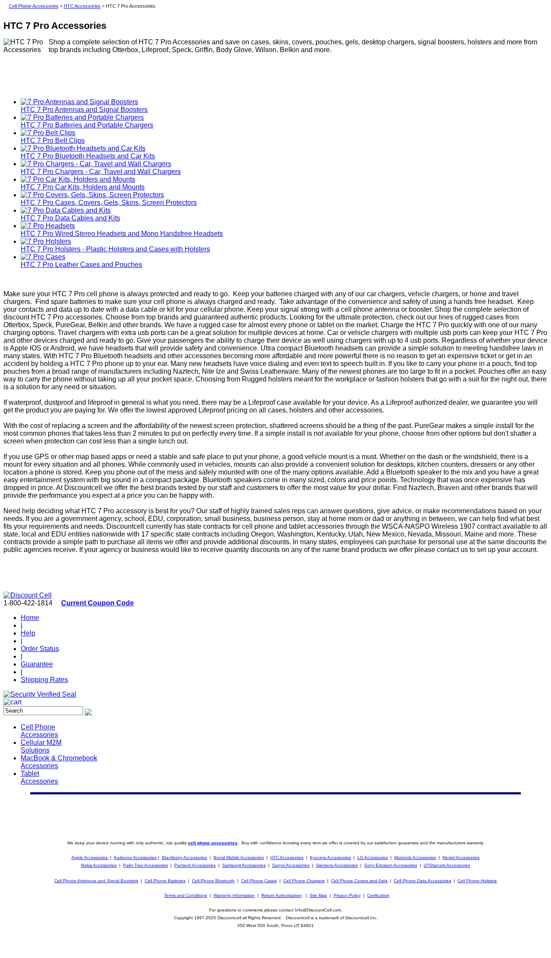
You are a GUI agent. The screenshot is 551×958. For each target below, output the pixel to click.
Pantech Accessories (195, 865)
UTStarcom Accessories (447, 865)
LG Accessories (372, 857)
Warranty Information (234, 895)
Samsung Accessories (244, 865)
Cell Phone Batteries (165, 880)
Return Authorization (281, 895)
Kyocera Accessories (330, 857)
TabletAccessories (39, 777)
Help (28, 633)
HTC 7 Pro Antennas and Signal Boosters (84, 109)
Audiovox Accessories (135, 857)
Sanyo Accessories (291, 865)
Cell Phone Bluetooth (213, 880)
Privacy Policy (347, 895)
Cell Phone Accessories (34, 6)
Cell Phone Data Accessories (422, 880)
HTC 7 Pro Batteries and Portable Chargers (87, 125)
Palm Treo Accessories (145, 865)
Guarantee (37, 664)
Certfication (378, 895)
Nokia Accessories (99, 865)
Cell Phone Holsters (477, 880)
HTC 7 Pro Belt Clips (53, 140)
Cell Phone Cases (259, 880)
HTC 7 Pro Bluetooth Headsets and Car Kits (88, 156)
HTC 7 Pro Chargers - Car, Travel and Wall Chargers (101, 171)
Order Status (40, 648)
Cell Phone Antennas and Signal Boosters (96, 880)
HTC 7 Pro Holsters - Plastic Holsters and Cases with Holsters (115, 249)
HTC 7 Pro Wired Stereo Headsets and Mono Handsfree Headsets (122, 233)
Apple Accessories (90, 857)
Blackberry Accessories (184, 857)
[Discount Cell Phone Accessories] (27, 595)
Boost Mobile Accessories (239, 857)
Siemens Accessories (337, 865)
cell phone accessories (213, 842)
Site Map (318, 895)
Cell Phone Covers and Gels (359, 880)
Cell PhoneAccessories (39, 730)
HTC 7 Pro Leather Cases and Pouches (81, 264)
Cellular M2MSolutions (41, 746)
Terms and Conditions (185, 895)
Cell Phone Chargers (304, 880)
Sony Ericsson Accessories (390, 865)
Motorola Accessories (415, 857)
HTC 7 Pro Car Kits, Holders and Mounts (83, 187)
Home (30, 617)
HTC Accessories (82, 6)
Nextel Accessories (461, 857)
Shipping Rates (44, 679)
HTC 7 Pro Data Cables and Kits (70, 218)
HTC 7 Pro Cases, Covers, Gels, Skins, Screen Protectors (109, 202)
